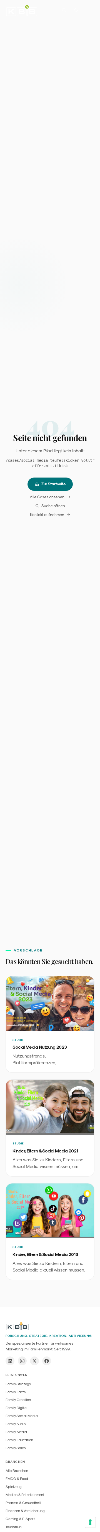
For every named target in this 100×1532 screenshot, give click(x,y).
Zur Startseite (53, 484)
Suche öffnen (53, 506)
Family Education (19, 1440)
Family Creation (18, 1400)
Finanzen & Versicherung (25, 1511)
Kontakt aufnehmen (47, 514)
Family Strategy (18, 1384)
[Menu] (88, 10)
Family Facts (16, 1392)
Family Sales (16, 1448)
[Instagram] (22, 1360)
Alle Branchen (17, 1471)
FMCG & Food (17, 1479)
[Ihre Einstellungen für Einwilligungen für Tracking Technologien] (90, 1522)
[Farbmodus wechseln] (76, 10)
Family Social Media (22, 1416)
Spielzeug (14, 1487)
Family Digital (17, 1408)
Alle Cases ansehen (47, 497)
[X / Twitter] (34, 1360)
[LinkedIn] (10, 1360)
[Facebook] (46, 1360)
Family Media (16, 1432)
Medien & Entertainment (25, 1495)
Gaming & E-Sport (20, 1519)
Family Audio (16, 1424)
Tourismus (14, 1527)
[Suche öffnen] (64, 10)
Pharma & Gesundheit (23, 1503)
